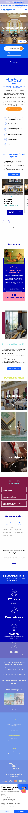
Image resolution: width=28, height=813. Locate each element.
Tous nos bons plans (14, 368)
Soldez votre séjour (14, 743)
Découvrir (14, 709)
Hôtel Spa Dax (18, 532)
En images (22, 41)
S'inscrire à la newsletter (14, 674)
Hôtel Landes (6, 527)
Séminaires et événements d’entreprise (14, 725)
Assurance (14, 738)
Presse (14, 727)
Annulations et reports (14, 740)
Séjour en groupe (13, 722)
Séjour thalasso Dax (19, 530)
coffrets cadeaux (19, 2)
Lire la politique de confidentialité (7, 806)
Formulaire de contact (14, 753)
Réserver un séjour (14, 109)
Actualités (23, 16)
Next (21, 187)
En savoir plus (14, 174)
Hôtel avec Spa (21, 523)
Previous (4, 187)
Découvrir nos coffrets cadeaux (14, 289)
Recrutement (14, 730)
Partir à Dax (8, 523)
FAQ (14, 751)
